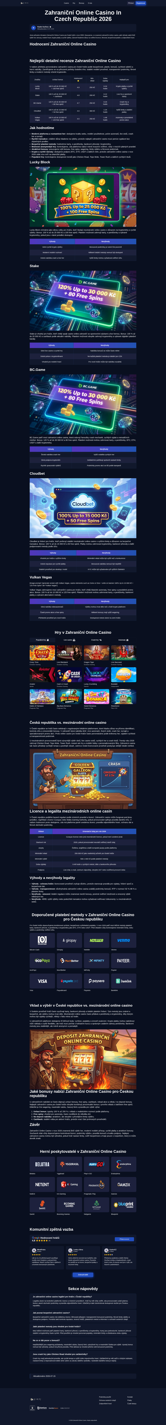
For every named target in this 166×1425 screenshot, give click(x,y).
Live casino (68, 640)
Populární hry (41, 640)
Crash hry (95, 640)
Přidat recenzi (124, 1239)
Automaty (122, 640)
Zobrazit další (83, 1275)
